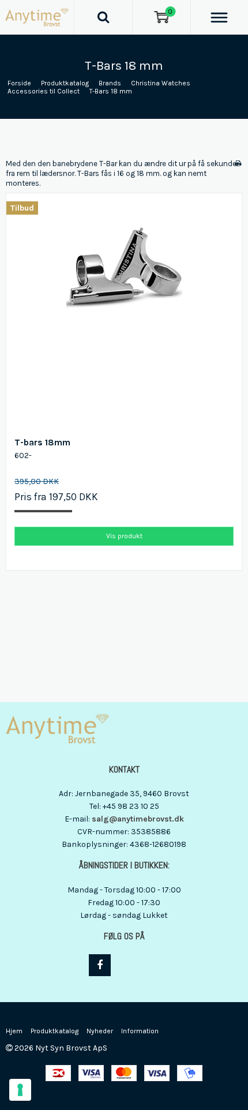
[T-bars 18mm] (124, 311)
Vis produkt (124, 536)
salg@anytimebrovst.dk (138, 819)
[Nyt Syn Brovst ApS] (37, 17)
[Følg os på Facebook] (100, 965)
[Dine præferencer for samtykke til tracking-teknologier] (20, 1090)
